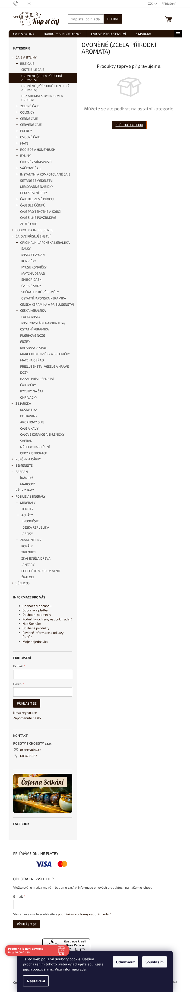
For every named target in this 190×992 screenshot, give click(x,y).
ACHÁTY (27, 515)
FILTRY (25, 341)
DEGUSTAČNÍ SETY (33, 193)
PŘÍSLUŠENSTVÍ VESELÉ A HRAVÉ (44, 366)
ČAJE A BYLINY (26, 57)
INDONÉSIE (30, 521)
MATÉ (24, 143)
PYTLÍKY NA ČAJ (31, 391)
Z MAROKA (23, 403)
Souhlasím (155, 962)
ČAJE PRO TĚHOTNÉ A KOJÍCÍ (40, 211)
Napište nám (31, 623)
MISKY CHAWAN (33, 255)
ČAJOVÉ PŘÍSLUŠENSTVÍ (33, 236)
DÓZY (24, 372)
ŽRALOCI (27, 577)
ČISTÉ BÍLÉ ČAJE (32, 69)
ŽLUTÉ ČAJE (28, 224)
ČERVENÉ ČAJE (31, 124)
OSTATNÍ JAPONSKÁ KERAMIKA (43, 298)
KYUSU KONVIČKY (34, 267)
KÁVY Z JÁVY (25, 490)
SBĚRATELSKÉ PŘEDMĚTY (40, 292)
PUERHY (26, 131)
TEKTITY (27, 509)
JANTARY (28, 565)
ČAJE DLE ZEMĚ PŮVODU (37, 199)
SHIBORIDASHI (31, 279)
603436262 (28, 756)
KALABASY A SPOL (33, 348)
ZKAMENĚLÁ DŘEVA (36, 558)
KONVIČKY (28, 261)
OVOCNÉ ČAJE (30, 137)
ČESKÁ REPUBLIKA (35, 527)
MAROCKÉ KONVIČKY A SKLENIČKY (45, 354)
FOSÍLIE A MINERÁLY (30, 496)
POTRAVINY (28, 416)
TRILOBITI (28, 552)
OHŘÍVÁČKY (28, 397)
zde (83, 969)
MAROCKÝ (27, 484)
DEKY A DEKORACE (33, 453)
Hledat (113, 19)
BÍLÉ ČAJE (27, 63)
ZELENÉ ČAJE (29, 106)
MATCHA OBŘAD (33, 273)
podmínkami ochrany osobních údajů (84, 914)
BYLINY (25, 155)
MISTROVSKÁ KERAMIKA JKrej (43, 323)
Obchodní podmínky (36, 614)
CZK (150, 3)
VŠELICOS (23, 583)
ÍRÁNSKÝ (26, 478)
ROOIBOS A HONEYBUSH (37, 149)
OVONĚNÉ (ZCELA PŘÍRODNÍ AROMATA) (41, 78)
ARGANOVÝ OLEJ (32, 422)
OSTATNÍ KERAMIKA (34, 329)
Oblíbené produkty (35, 628)
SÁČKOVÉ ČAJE (30, 168)
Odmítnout (125, 962)
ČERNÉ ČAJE (29, 118)
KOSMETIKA (28, 410)
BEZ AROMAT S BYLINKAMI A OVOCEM (42, 98)
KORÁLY (27, 546)
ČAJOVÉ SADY (31, 286)
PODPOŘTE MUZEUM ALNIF (41, 571)
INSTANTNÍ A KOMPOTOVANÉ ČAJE (45, 174)
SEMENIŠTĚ (24, 465)
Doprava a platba (35, 610)
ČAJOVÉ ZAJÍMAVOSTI (36, 162)
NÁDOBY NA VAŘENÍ (35, 447)
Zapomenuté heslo (27, 718)
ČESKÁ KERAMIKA (33, 310)
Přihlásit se (27, 703)
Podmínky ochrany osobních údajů (47, 619)
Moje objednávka (35, 642)
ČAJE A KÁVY (29, 428)
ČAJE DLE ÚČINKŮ (32, 205)
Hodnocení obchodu (36, 606)
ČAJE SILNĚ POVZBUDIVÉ (38, 217)
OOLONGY (27, 112)
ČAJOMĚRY (28, 385)
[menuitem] (24, 33)
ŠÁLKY (26, 248)
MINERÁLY (27, 503)
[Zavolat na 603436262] (20, 3)
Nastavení (36, 981)
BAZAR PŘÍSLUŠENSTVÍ (37, 379)
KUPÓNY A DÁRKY (28, 459)
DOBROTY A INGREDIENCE (34, 230)
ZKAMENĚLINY (30, 540)
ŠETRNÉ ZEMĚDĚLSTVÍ (36, 180)
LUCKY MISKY (31, 317)
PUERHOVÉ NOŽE (32, 335)
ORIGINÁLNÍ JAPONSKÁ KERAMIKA (45, 242)
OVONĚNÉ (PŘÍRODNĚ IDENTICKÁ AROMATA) (45, 88)
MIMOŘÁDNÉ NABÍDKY (36, 186)
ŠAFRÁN (26, 441)
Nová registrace (25, 713)
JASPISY (27, 534)
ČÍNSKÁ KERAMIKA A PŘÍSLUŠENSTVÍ (47, 304)
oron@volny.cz (30, 750)
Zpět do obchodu (129, 125)
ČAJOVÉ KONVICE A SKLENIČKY (42, 434)
